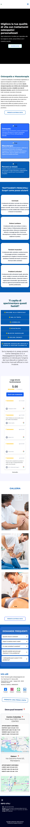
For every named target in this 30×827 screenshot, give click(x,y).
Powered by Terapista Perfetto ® (15, 823)
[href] (15, 744)
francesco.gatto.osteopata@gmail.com (16, 808)
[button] (28, 4)
